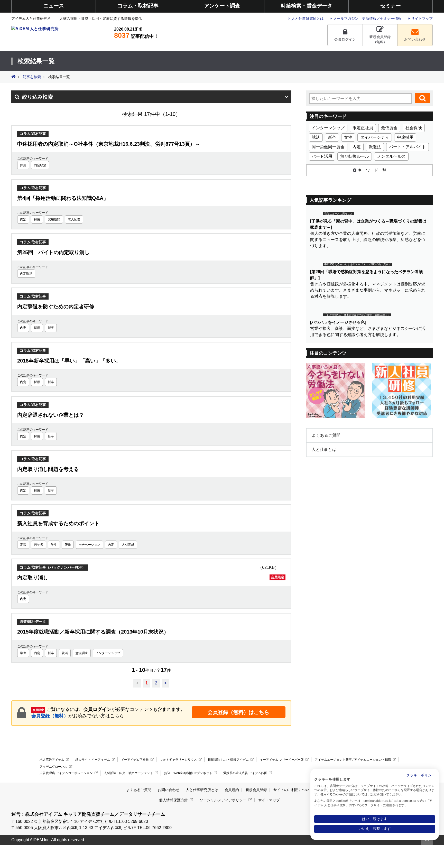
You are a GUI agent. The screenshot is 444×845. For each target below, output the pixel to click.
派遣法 (375, 147)
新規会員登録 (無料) (380, 39)
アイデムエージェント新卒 (333, 760)
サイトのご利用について (293, 790)
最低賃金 (389, 128)
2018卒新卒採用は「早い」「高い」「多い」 (69, 361)
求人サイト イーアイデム (92, 760)
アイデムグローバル (53, 766)
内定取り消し (150, 577)
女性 (348, 137)
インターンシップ (108, 653)
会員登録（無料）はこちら (238, 712)
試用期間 (54, 219)
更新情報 (369, 18)
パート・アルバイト (407, 147)
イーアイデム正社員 (135, 760)
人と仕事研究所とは (307, 18)
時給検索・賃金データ (306, 5)
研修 (68, 544)
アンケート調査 (222, 5)
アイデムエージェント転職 (372, 760)
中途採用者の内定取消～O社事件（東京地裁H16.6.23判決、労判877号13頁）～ (108, 144)
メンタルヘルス (391, 156)
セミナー (390, 5)
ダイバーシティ (374, 137)
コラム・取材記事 (138, 5)
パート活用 (322, 156)
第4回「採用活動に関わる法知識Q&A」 (62, 198)
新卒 (51, 328)
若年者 (38, 544)
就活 (65, 653)
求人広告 (74, 219)
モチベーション (89, 544)
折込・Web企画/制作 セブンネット (188, 773)
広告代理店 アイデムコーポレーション (66, 773)
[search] (422, 98)
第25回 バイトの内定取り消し (53, 252)
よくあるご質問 (326, 435)
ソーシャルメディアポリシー (223, 800)
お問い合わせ (415, 39)
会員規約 (232, 790)
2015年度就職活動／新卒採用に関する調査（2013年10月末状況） (93, 632)
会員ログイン (345, 39)
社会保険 (413, 128)
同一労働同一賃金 (328, 147)
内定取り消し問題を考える (48, 469)
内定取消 (40, 165)
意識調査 (82, 653)
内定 (23, 219)
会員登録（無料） (49, 715)
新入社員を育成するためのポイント (58, 523)
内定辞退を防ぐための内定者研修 (55, 306)
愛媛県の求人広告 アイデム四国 (245, 773)
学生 (54, 544)
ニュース (53, 5)
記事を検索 (32, 77)
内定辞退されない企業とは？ (50, 415)
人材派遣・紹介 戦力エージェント (128, 773)
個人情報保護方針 (173, 800)
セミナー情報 (391, 18)
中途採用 (405, 137)
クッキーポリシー (420, 775)
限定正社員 (363, 128)
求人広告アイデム (52, 760)
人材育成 (128, 544)
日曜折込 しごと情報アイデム (228, 760)
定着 (23, 544)
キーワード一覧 (372, 170)
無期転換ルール (354, 156)
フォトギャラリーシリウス (178, 760)
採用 (23, 165)
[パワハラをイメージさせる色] (338, 322)
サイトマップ (422, 18)
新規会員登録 (256, 790)
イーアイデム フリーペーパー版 (282, 760)
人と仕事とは (324, 449)
